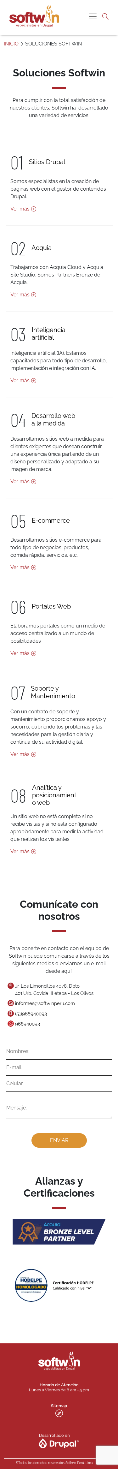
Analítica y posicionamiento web (54, 795)
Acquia (41, 248)
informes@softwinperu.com (45, 1003)
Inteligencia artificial (48, 333)
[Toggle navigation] (92, 16)
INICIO (11, 44)
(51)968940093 (31, 1014)
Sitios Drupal (47, 162)
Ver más (20, 209)
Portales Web (51, 606)
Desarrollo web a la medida (53, 419)
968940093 (27, 1024)
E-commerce (51, 520)
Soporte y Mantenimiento (53, 692)
